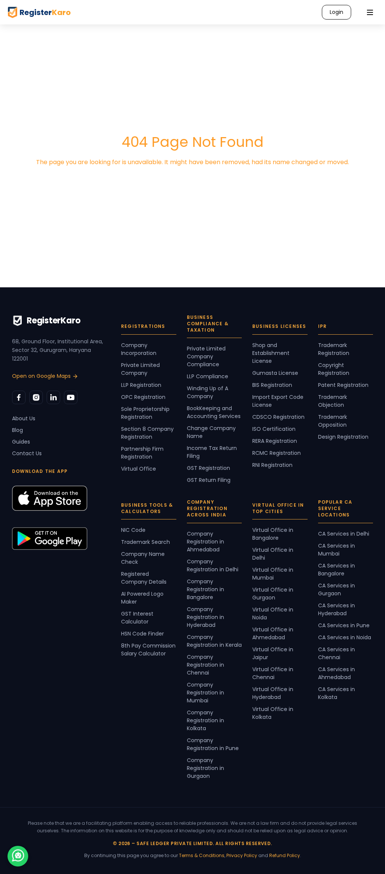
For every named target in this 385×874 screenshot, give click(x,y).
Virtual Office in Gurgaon (272, 593)
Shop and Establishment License (271, 353)
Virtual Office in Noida (272, 613)
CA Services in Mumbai (336, 549)
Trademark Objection (332, 401)
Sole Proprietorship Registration (145, 413)
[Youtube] (70, 397)
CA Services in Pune (344, 625)
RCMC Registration (276, 453)
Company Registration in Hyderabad (205, 617)
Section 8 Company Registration (147, 433)
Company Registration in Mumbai (205, 692)
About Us (23, 418)
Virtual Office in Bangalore (272, 534)
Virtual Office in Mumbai (272, 573)
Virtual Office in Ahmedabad (272, 633)
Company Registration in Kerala (214, 641)
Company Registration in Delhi (212, 565)
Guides (21, 441)
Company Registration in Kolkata (205, 720)
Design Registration (343, 437)
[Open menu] (369, 12)
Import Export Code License (277, 401)
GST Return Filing (208, 480)
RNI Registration (272, 465)
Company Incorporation (138, 349)
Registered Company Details (144, 578)
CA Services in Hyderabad (336, 609)
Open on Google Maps (41, 376)
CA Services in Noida (344, 637)
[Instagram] (36, 397)
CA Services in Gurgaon (336, 589)
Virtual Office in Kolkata (272, 713)
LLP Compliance (207, 376)
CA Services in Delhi (343, 533)
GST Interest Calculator (137, 617)
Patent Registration (343, 385)
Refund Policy (284, 855)
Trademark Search (145, 542)
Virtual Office (138, 468)
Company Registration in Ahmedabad (205, 541)
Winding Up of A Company (207, 392)
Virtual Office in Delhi (272, 554)
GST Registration (208, 468)
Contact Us (27, 453)
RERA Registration (274, 441)
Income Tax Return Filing (212, 452)
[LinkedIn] (53, 397)
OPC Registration (143, 397)
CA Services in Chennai (336, 653)
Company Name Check (143, 558)
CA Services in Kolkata (336, 693)
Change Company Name (211, 432)
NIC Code (133, 530)
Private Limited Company (140, 369)
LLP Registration (141, 385)
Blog (17, 430)
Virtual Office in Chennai (272, 673)
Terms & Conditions (201, 855)
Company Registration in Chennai (205, 664)
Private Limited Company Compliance (206, 356)
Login (336, 12)
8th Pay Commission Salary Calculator (148, 649)
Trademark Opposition (332, 421)
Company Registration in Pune (213, 744)
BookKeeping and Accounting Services (214, 412)
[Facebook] (19, 397)
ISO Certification (274, 429)
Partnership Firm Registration (142, 452)
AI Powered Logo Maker (142, 597)
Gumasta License (275, 373)
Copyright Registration (333, 369)
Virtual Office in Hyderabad (272, 693)
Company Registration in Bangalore (205, 589)
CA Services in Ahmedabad (336, 673)
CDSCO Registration (278, 417)
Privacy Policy (241, 855)
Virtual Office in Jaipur (272, 653)
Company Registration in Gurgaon (205, 768)
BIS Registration (272, 385)
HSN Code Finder (142, 633)
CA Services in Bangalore (336, 569)
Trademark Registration (333, 349)
